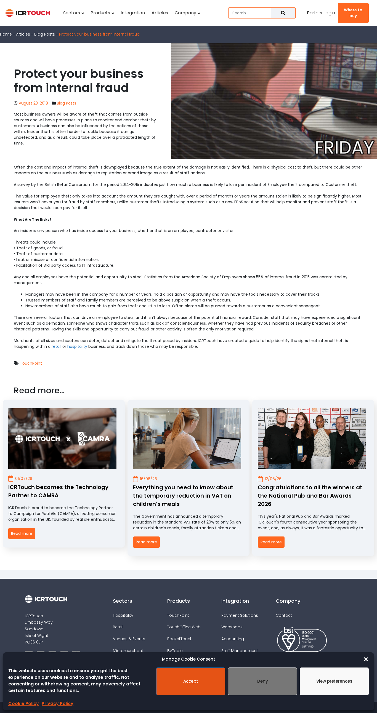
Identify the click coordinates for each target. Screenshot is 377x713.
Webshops (232, 627)
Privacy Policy (57, 703)
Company (185, 13)
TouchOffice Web (184, 627)
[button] (366, 659)
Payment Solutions (239, 615)
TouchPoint (31, 363)
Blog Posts (44, 34)
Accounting (232, 639)
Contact (284, 615)
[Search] (283, 13)
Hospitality (123, 615)
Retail (118, 627)
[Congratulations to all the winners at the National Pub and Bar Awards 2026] (312, 438)
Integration (133, 13)
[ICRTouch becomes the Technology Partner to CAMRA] (62, 438)
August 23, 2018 (33, 103)
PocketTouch (180, 639)
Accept (190, 681)
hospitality (77, 346)
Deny (262, 681)
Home (6, 34)
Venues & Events (129, 639)
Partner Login (321, 13)
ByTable (175, 650)
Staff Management (239, 650)
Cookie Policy (23, 703)
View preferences (334, 681)
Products (100, 13)
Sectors (71, 13)
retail (56, 346)
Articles (160, 13)
